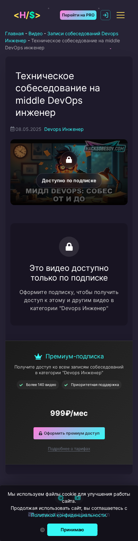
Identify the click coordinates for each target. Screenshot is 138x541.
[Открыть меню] (120, 15)
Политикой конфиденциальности (68, 515)
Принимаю (72, 529)
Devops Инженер (64, 129)
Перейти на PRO (78, 14)
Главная (14, 33)
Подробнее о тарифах (69, 448)
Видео (35, 33)
